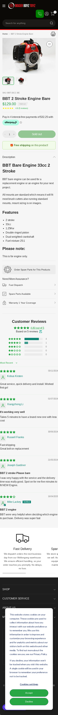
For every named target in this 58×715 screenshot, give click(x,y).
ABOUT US (9, 607)
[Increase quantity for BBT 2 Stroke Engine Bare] (13, 134)
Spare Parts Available (20, 294)
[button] (15, 339)
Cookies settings (29, 684)
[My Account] (47, 14)
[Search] (52, 23)
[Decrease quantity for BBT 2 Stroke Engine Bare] (5, 134)
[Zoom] (49, 44)
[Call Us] (40, 14)
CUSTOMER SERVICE (15, 598)
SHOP (6, 589)
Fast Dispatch (16, 285)
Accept (29, 692)
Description (8, 157)
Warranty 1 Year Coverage (22, 302)
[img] (7, 371)
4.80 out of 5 (37, 328)
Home (5, 34)
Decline (29, 701)
